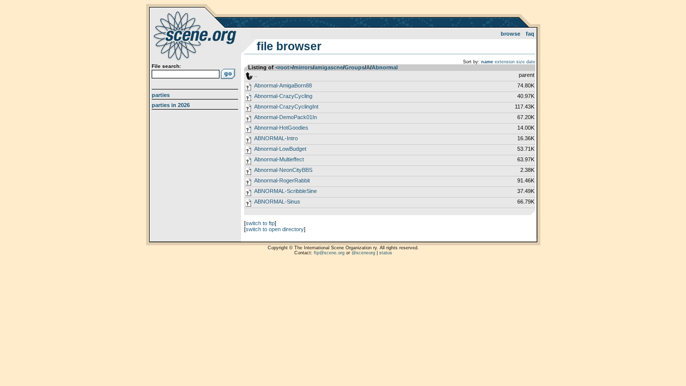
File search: (166, 66)
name (487, 61)
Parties (161, 95)
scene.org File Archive (196, 35)
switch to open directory (275, 229)
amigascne (328, 67)
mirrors (303, 67)
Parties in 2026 (171, 105)
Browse (510, 34)
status (385, 252)
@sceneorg (363, 252)
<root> (283, 67)
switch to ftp (260, 223)
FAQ (530, 34)
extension (505, 61)
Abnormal (385, 67)
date (530, 61)
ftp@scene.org (329, 252)
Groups (355, 67)
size (520, 61)
